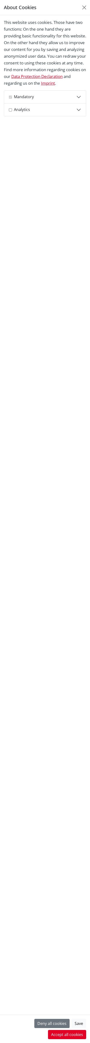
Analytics (22, 109)
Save (79, 1023)
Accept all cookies (67, 1034)
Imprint (48, 83)
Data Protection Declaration (37, 76)
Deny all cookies (51, 1023)
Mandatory (24, 96)
